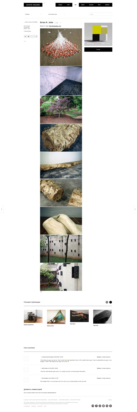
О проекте (27, 406)
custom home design (47, 357)
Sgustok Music (53, 400)
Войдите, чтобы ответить (103, 357)
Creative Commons (63, 403)
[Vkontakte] (106, 406)
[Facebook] (96, 406)
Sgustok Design (64, 400)
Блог (99, 4)
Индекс (60, 4)
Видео (83, 4)
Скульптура (26, 27)
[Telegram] (110, 406)
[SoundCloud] (92, 406)
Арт (76, 4)
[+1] (28, 36)
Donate (98, 49)
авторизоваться (52, 392)
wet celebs (45, 368)
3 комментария (27, 31)
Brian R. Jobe (27, 28)
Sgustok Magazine (28, 3)
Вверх (110, 400)
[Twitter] (103, 406)
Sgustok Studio (75, 400)
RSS (45, 406)
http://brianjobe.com (55, 26)
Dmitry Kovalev (28, 22)
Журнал (107, 4)
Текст (68, 4)
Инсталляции (27, 26)
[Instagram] (99, 406)
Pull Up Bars (45, 378)
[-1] (25, 36)
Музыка (91, 4)
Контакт (39, 406)
